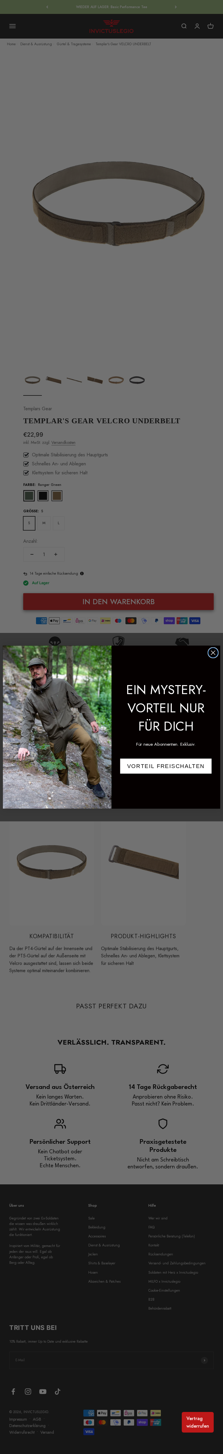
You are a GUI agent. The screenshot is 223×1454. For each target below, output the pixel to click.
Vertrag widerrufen (197, 1422)
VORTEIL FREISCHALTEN (166, 766)
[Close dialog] (213, 653)
